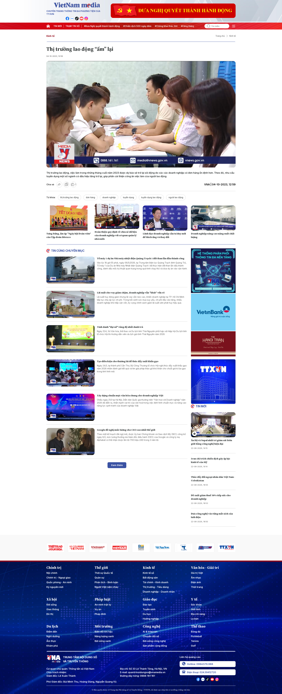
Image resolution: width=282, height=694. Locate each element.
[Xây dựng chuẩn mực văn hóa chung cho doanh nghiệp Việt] (70, 407)
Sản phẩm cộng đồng (155, 645)
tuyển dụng (128, 197)
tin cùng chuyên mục (67, 250)
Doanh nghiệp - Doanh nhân (159, 591)
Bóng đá (195, 631)
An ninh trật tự (103, 604)
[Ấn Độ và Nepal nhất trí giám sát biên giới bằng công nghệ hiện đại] (213, 424)
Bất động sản (150, 577)
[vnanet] (184, 547)
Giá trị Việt (197, 572)
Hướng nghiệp (151, 618)
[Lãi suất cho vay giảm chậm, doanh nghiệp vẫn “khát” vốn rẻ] (70, 304)
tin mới (201, 406)
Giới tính (195, 609)
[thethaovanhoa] (227, 547)
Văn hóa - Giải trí (205, 567)
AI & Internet (150, 631)
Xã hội (51, 599)
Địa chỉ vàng (198, 614)
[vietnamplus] (55, 547)
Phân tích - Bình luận (106, 582)
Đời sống (51, 604)
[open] (233, 26)
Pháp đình (100, 614)
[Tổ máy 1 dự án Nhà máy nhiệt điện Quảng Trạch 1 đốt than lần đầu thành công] (70, 270)
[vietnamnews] (120, 547)
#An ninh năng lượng (193, 26)
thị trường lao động (69, 197)
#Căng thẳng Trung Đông (166, 26)
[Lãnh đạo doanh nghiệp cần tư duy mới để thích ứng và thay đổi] (165, 218)
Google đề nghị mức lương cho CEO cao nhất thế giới (126, 429)
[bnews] (98, 547)
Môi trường (104, 626)
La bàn (194, 618)
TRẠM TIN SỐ (73, 26)
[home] (48, 26)
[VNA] (67, 18)
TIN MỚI (57, 26)
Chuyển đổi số (151, 636)
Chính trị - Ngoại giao (58, 577)
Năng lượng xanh (104, 636)
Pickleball (196, 636)
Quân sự (99, 577)
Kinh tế (50, 35)
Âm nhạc (196, 577)
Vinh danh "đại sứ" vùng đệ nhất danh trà (120, 327)
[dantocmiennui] (141, 547)
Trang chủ (220, 36)
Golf (193, 645)
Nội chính (51, 572)
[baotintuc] (205, 547)
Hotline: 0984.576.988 (200, 664)
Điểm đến (51, 631)
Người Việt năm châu (106, 587)
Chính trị (53, 567)
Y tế (194, 599)
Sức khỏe (196, 604)
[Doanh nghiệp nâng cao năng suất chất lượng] (213, 218)
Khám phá (52, 645)
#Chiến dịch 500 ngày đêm (110, 26)
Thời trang (197, 587)
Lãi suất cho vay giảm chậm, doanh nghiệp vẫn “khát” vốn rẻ (131, 292)
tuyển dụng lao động (151, 197)
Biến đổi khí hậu (104, 631)
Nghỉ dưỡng (53, 636)
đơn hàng (90, 197)
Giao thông (52, 609)
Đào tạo (147, 604)
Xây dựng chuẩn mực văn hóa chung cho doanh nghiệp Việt (130, 395)
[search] (207, 26)
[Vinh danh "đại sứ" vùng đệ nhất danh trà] (70, 338)
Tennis (195, 641)
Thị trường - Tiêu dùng (156, 587)
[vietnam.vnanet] (77, 547)
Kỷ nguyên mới (54, 587)
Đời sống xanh (103, 641)
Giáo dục (150, 599)
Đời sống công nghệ (154, 641)
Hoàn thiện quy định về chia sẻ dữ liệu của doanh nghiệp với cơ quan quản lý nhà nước (116, 235)
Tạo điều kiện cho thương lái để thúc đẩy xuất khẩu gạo (127, 361)
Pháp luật (102, 599)
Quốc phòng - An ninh (59, 582)
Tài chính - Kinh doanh (155, 582)
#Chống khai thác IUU (138, 26)
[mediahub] (162, 547)
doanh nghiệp (109, 197)
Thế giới (101, 567)
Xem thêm (117, 465)
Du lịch (52, 626)
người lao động (176, 197)
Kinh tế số (148, 572)
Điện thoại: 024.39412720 (201, 672)
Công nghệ (151, 626)
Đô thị (49, 614)
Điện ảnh (196, 582)
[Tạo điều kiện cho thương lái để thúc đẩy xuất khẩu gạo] (70, 373)
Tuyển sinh (149, 609)
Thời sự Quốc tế (104, 572)
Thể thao (198, 626)
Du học (147, 614)
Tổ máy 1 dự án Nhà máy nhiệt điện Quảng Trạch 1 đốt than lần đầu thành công (140, 258)
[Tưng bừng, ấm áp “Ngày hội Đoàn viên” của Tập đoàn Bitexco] (68, 218)
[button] (212, 401)
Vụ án (98, 609)
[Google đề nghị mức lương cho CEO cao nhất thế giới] (70, 441)
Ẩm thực (51, 641)
